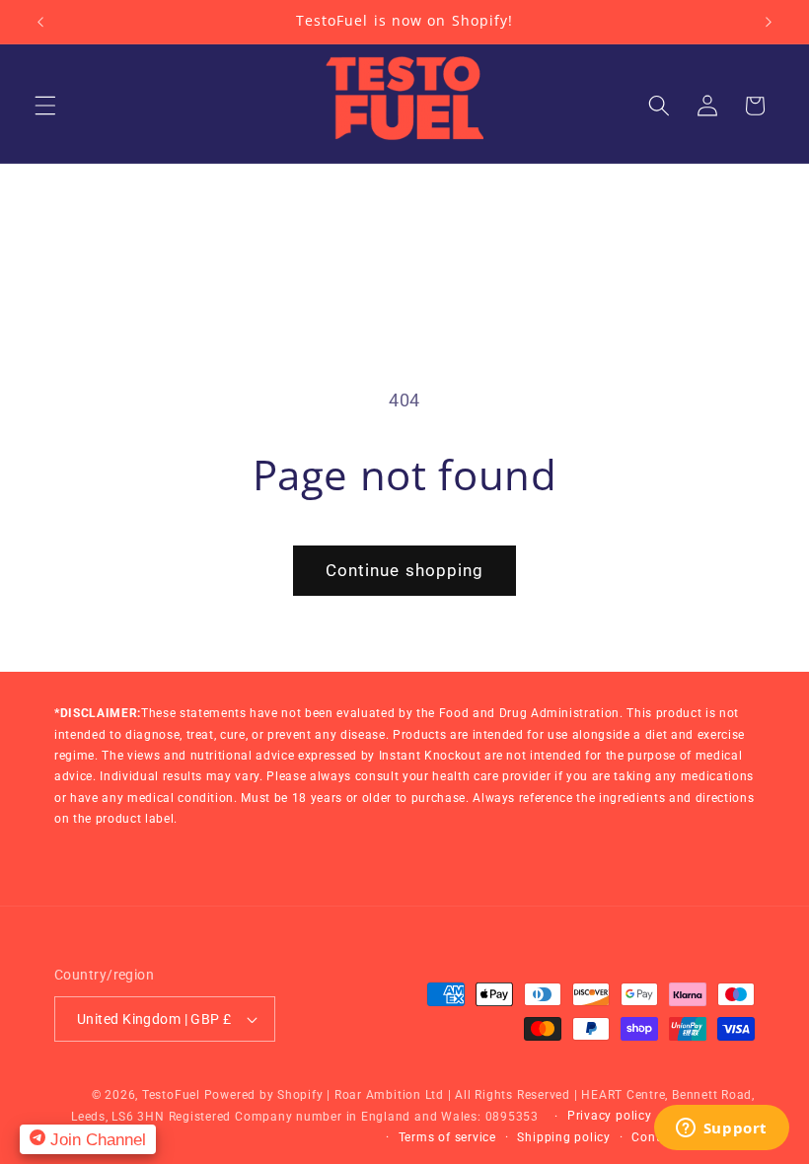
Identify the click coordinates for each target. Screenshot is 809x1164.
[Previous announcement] (40, 21)
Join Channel (95, 1139)
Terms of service (447, 1137)
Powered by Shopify (264, 1095)
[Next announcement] (768, 21)
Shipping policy (564, 1137)
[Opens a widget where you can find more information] (721, 1129)
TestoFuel (171, 1095)
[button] (45, 105)
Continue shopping (405, 570)
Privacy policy (609, 1116)
